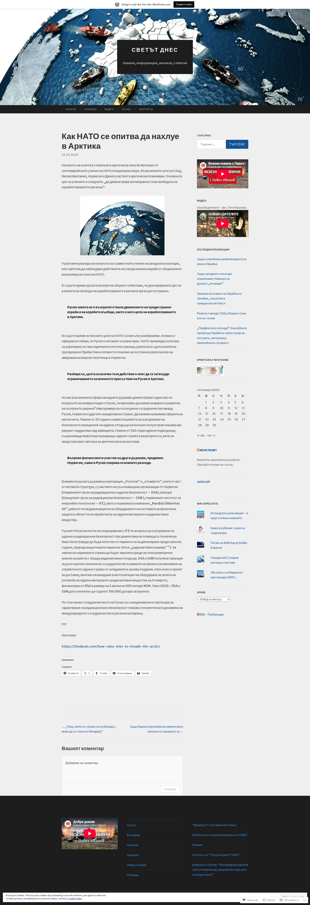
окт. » (211, 435)
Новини (197, 845)
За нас (126, 109)
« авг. (201, 435)
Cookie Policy (75, 898)
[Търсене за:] (222, 144)
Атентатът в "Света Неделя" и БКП (215, 855)
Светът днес (155, 49)
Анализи (90, 109)
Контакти (146, 109)
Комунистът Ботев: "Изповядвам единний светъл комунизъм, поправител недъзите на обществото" (220, 869)
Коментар (170, 789)
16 (213, 413)
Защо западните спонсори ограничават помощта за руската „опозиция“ (214, 278)
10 (221, 408)
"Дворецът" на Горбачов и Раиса (214, 825)
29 (207, 425)
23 (214, 419)
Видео (109, 109)
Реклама (132, 875)
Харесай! (203, 481)
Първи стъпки (183, 4)
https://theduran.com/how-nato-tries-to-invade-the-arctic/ (111, 646)
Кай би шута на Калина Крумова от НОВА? (219, 835)
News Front (208, 450)
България (133, 835)
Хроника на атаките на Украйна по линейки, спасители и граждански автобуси (219, 298)
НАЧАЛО (71, 109)
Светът (132, 825)
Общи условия (136, 865)
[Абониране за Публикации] (198, 614)
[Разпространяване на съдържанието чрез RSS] (198, 450)
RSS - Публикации (212, 614)
